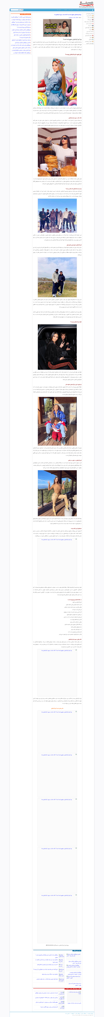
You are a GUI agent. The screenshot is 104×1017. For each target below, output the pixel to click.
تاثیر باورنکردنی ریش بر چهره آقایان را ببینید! (49, 1007)
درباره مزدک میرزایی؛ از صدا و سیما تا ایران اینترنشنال (21, 32)
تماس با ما (59, 10)
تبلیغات (77, 10)
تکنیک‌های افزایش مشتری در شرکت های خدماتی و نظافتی (22, 35)
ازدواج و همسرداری (88, 35)
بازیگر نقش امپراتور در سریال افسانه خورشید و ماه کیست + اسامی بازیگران (21, 19)
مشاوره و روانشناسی (88, 41)
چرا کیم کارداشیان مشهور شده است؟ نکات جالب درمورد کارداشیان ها (68, 14)
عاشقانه (65, 10)
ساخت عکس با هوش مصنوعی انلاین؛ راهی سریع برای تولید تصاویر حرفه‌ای (21, 48)
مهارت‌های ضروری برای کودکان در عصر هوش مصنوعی (47, 979)
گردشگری (90, 39)
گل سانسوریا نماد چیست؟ (25, 37)
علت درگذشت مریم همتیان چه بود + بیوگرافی (21, 22)
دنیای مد (90, 29)
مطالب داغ (89, 10)
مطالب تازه (83, 10)
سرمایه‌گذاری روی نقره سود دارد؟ (23, 27)
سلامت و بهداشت (89, 33)
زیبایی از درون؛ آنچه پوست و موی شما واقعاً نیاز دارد (20, 25)
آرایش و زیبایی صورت (88, 21)
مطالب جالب (89, 17)
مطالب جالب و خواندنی (73, 17)
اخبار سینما (90, 25)
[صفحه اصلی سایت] (93, 10)
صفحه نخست (90, 1013)
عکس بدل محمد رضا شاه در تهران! (74, 1003)
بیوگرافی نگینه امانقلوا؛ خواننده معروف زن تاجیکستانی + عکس (22, 53)
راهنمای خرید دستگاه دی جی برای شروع (50, 974)
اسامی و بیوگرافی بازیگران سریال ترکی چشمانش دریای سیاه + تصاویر (22, 42)
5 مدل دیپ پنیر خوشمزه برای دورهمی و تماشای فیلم (47, 964)
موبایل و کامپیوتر (89, 43)
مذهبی (91, 37)
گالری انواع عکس (89, 13)
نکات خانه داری (89, 31)
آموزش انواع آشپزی (88, 27)
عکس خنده (71, 10)
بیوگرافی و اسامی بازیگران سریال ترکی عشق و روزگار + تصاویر (21, 30)
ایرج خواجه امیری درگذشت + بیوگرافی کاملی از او (20, 17)
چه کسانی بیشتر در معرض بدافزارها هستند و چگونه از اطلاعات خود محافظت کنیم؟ (21, 50)
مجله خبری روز (89, 15)
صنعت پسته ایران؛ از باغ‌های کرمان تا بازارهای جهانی (21, 40)
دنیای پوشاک (90, 19)
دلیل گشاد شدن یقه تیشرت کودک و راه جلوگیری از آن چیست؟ (45, 969)
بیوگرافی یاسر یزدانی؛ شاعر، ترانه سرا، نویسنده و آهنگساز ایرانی (20, 45)
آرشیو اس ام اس (89, 23)
